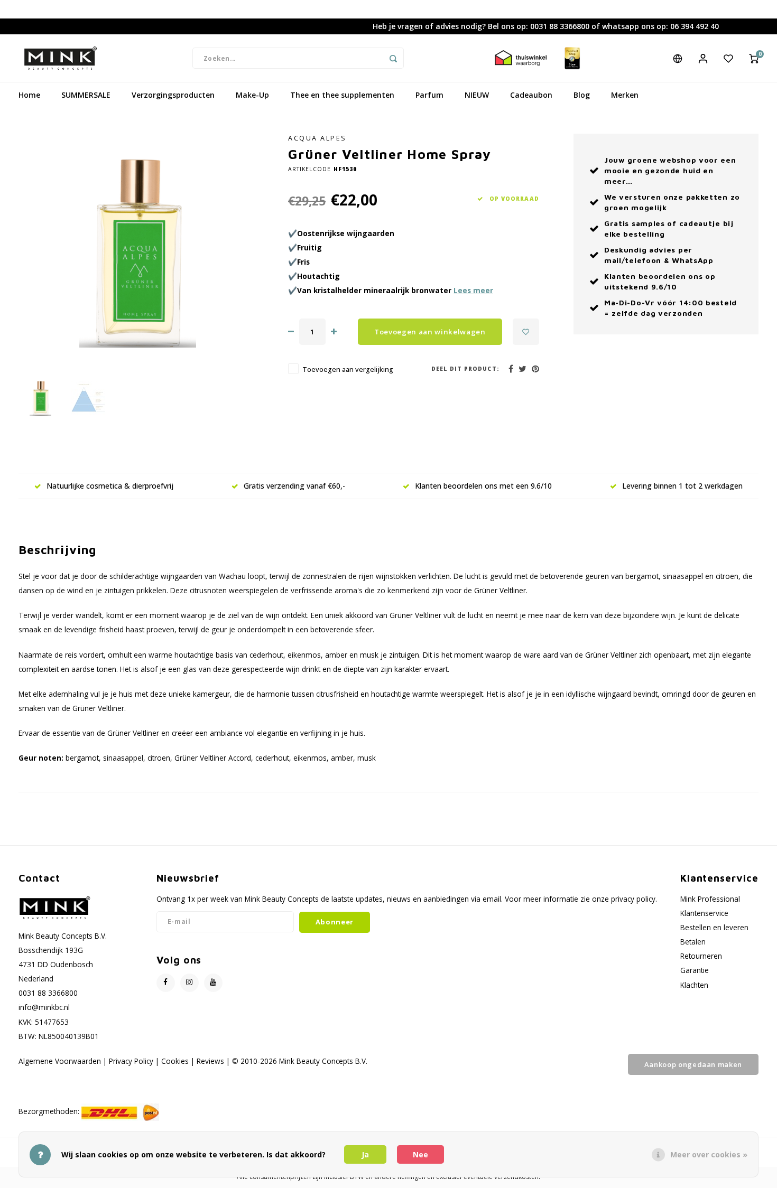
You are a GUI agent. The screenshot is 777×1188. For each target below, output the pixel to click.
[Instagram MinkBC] (189, 983)
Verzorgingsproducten (173, 95)
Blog (582, 95)
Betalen (693, 942)
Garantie (694, 970)
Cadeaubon (531, 95)
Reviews (210, 1061)
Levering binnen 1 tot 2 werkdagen (682, 486)
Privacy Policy (131, 1061)
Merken (625, 95)
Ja (365, 1154)
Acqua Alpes (317, 138)
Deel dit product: (465, 368)
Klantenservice (704, 913)
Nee (420, 1154)
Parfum (429, 95)
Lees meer (473, 290)
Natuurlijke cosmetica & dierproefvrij (110, 486)
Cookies (175, 1061)
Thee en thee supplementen (342, 95)
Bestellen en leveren (714, 927)
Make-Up (252, 95)
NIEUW (477, 95)
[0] (753, 58)
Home (29, 95)
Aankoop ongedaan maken (693, 1064)
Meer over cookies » (708, 1154)
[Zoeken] (393, 58)
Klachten (694, 985)
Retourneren (701, 956)
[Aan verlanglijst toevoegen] (526, 332)
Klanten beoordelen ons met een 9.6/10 (483, 486)
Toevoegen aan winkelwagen (430, 331)
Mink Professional (710, 899)
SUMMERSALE (85, 95)
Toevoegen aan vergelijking (347, 369)
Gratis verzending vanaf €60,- (294, 486)
